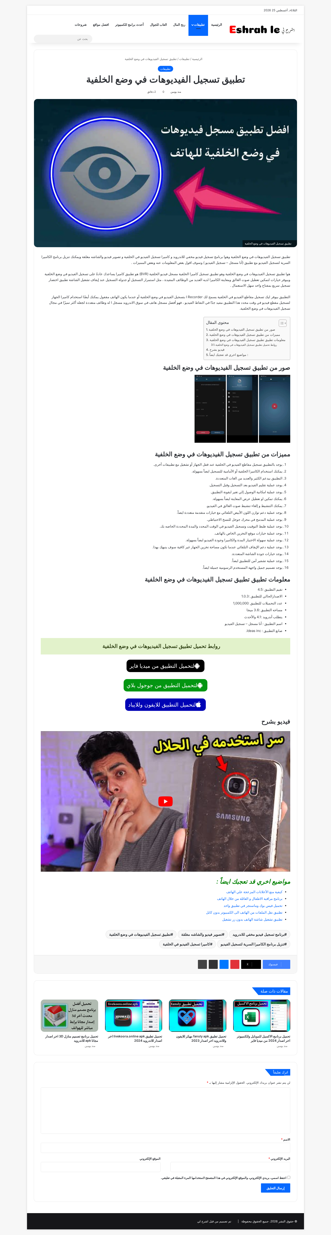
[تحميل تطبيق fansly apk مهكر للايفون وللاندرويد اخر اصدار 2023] (197, 1016)
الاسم (285, 1139)
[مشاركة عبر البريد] (213, 964)
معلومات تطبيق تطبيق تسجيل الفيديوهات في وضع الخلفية (248, 340)
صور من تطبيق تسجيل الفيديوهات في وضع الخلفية (242, 329)
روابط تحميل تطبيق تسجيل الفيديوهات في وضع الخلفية (246, 344)
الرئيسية (216, 24)
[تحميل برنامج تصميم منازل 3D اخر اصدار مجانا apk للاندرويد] (69, 1016)
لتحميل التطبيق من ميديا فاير (161, 666)
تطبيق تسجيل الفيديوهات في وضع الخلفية (140, 934)
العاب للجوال (158, 24)
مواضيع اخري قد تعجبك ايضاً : (228, 355)
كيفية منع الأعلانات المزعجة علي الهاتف (254, 892)
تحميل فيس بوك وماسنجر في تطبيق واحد (253, 905)
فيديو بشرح (217, 349)
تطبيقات (199, 24)
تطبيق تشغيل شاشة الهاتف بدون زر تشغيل (252, 919)
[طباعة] (202, 964)
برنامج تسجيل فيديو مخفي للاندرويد (258, 934)
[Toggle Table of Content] (280, 323)
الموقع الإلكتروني (150, 1158)
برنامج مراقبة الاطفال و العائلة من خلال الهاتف (249, 898)
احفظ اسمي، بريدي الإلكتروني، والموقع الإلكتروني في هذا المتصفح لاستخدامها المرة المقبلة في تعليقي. (223, 1178)
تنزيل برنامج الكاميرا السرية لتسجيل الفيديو (252, 944)
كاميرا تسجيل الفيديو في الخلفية (186, 944)
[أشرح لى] (263, 28)
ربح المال (179, 24)
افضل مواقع (101, 24)
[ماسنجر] (224, 964)
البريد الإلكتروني (279, 1158)
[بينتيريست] (234, 964)
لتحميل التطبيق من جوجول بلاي (162, 685)
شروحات (81, 24)
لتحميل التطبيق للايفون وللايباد (162, 704)
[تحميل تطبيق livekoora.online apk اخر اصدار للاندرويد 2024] (133, 1016)
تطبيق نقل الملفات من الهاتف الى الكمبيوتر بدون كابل (244, 912)
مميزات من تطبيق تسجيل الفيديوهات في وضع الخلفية (244, 334)
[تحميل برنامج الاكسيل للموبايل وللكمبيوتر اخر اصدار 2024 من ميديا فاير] (261, 1016)
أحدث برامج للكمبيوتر (129, 24)
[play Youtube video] (165, 801)
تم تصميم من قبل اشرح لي (214, 1221)
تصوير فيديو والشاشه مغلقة (201, 934)
